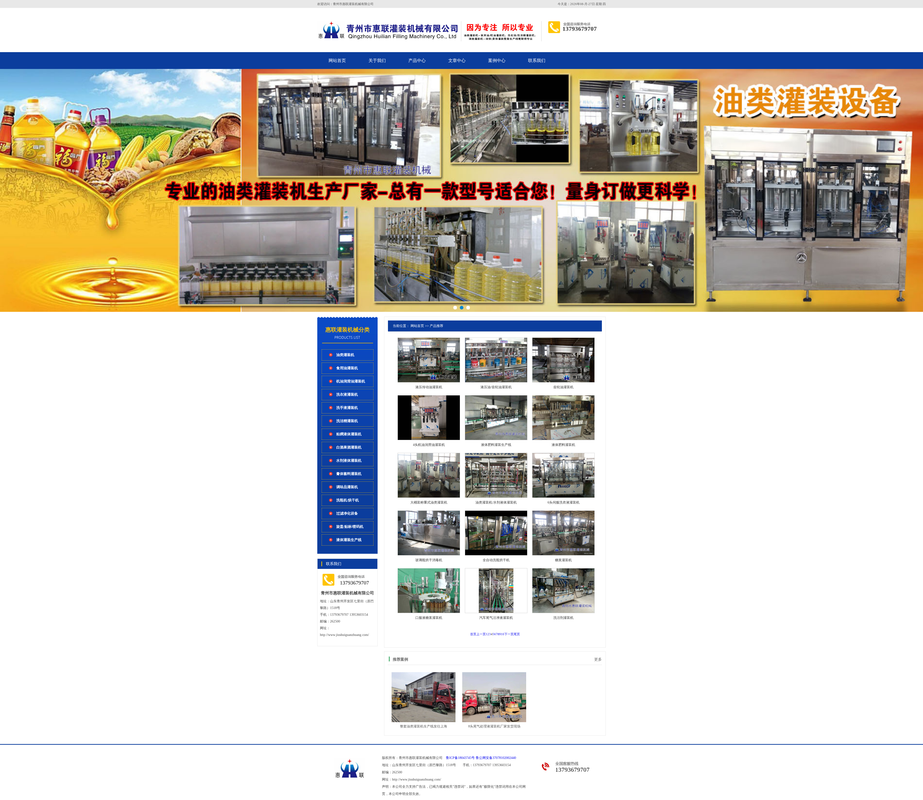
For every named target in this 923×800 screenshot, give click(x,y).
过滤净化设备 (347, 513)
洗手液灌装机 (347, 408)
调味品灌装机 (347, 487)
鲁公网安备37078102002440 (496, 758)
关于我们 (377, 60)
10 (502, 634)
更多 (598, 659)
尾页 (517, 634)
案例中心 (496, 60)
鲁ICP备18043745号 (460, 758)
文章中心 (457, 60)
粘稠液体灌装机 (349, 434)
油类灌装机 (345, 355)
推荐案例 (400, 659)
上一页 (481, 634)
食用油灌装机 (347, 368)
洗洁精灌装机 (347, 421)
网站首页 (337, 60)
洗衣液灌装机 (347, 394)
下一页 (509, 634)
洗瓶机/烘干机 (347, 500)
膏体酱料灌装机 (349, 474)
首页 (473, 634)
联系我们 (536, 60)
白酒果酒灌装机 (349, 447)
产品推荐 (436, 326)
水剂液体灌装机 (349, 460)
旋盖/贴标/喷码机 (349, 527)
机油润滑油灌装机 (350, 381)
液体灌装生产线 (349, 540)
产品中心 (417, 60)
